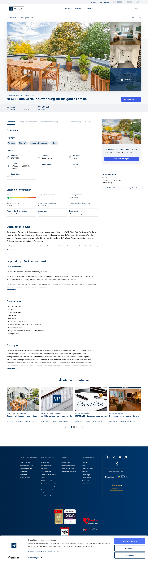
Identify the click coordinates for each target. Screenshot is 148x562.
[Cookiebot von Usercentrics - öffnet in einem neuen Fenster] (14, 557)
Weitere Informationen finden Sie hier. (43, 552)
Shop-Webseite (133, 188)
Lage (65, 122)
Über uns (85, 462)
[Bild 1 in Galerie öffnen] (58, 56)
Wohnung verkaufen (26, 465)
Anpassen (129, 548)
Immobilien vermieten (68, 472)
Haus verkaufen (25, 462)
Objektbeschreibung (49, 122)
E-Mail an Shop (112, 188)
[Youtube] (120, 457)
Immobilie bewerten (68, 465)
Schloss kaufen (46, 472)
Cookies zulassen (130, 541)
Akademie (85, 481)
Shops (84, 465)
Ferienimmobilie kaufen (48, 487)
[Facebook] (108, 457)
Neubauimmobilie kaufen (49, 484)
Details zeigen (33, 558)
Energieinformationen (28, 122)
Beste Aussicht (87, 478)
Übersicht (11, 122)
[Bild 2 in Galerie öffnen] (125, 33)
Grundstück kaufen (47, 481)
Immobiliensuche (46, 496)
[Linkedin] (126, 457)
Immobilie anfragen (131, 99)
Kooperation (86, 484)
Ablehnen (130, 555)
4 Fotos (135, 123)
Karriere (85, 472)
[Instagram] (114, 457)
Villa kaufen (44, 468)
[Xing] (117, 463)
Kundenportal (65, 462)
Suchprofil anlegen (67, 468)
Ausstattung (76, 122)
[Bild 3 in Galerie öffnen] (125, 56)
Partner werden (87, 468)
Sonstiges (89, 122)
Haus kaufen (45, 462)
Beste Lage (86, 475)
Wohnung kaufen (46, 465)
